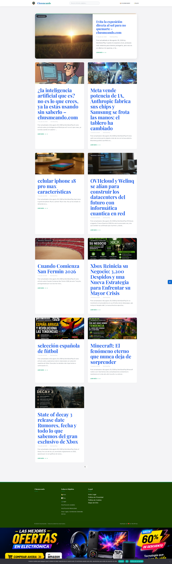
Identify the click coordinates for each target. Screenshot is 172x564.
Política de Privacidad (95, 497)
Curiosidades (41, 16)
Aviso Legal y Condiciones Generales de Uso (72, 513)
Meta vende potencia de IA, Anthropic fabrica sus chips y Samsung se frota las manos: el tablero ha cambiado (110, 109)
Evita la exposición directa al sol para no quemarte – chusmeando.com (111, 27)
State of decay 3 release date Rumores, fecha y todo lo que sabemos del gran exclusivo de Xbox (58, 428)
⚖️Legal (63, 501)
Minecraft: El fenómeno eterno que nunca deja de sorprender (110, 353)
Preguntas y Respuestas (97, 64)
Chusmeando (44, 3)
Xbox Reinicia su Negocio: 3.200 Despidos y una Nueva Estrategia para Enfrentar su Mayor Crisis (110, 279)
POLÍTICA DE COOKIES (68, 505)
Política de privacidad (137, 561)
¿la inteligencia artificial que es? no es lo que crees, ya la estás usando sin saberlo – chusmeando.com (58, 104)
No (127, 561)
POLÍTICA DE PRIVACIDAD (69, 508)
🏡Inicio (63, 494)
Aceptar (121, 561)
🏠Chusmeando (125, 3)
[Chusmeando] (34, 3)
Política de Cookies (95, 500)
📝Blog (136, 3)
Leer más (100, 52)
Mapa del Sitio (93, 503)
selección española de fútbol (59, 348)
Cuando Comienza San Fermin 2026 (58, 268)
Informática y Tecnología (45, 64)
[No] (170, 561)
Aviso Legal (92, 494)
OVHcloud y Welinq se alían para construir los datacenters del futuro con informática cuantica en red (112, 197)
